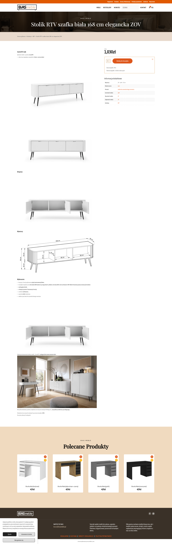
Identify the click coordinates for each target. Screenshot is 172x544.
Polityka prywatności (137, 1)
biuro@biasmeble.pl (59, 527)
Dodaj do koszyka (122, 61)
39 (118, 99)
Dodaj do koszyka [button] (45, 460)
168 (118, 93)
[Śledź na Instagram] (153, 513)
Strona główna (21, 36)
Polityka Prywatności (104, 536)
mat (119, 86)
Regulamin (110, 1)
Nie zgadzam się (19, 540)
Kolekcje (29, 36)
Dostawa (116, 1)
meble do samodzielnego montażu (126, 89)
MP (34, 36)
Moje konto (152, 1)
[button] (153, 59)
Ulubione (145, 1)
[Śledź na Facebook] (149, 513)
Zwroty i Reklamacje (125, 1)
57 (118, 96)
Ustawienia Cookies (26, 534)
